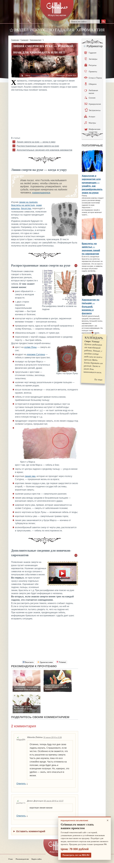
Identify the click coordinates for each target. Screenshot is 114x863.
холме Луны (30, 347)
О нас (10, 859)
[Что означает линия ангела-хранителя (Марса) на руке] (26, 671)
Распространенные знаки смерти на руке (38, 146)
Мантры (92, 122)
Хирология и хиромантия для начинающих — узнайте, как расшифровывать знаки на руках (92, 184)
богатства (26, 208)
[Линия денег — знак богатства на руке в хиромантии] (26, 696)
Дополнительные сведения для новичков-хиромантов (44, 150)
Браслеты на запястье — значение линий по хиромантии (91, 248)
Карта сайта (37, 859)
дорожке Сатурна (36, 354)
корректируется (41, 192)
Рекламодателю (22, 859)
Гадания (24, 39)
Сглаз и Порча (95, 77)
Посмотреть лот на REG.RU (76, 855)
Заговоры (93, 58)
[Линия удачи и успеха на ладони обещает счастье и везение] (57, 671)
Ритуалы (92, 65)
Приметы (93, 71)
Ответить (21, 783)
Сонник (92, 97)
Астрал (92, 116)
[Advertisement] (45, 114)
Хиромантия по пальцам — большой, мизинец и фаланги (90, 306)
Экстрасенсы (95, 110)
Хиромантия (35, 39)
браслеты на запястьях (23, 205)
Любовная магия (93, 91)
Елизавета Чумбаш (40, 75)
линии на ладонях (28, 202)
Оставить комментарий (30, 831)
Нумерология (95, 104)
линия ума (30, 476)
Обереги (92, 84)
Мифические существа (94, 130)
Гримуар (15, 39)
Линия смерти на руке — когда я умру (36, 142)
